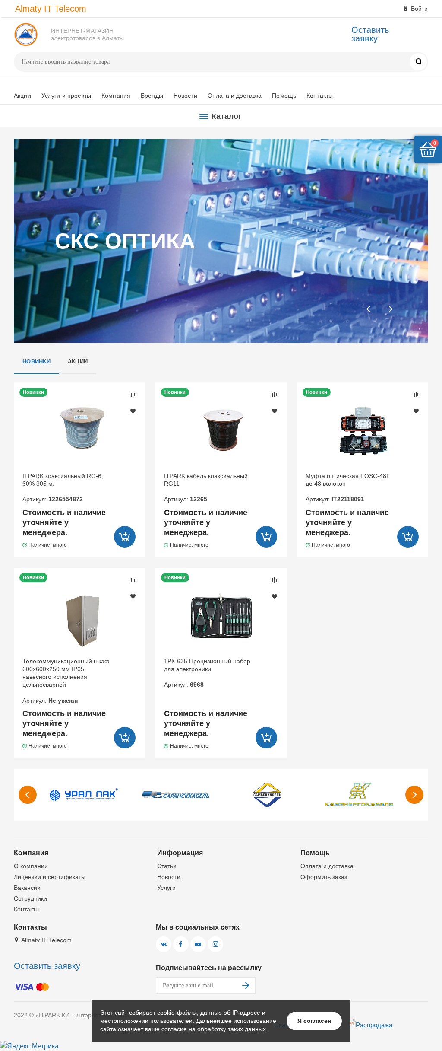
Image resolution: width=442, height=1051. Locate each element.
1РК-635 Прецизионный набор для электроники (207, 673)
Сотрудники (30, 898)
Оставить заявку (370, 34)
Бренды (152, 95)
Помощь (284, 95)
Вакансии (27, 887)
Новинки (36, 361)
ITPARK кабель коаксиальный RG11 (206, 487)
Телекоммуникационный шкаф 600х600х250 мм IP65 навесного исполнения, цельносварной (66, 681)
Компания (115, 95)
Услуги (166, 887)
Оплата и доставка (235, 95)
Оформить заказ (323, 876)
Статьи (167, 866)
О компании (31, 866)
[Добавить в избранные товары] (133, 410)
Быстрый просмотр (79, 430)
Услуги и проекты (66, 95)
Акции (22, 95)
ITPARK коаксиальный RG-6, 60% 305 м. (62, 487)
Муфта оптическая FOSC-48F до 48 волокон (348, 487)
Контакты (319, 95)
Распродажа (374, 1025)
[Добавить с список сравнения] (133, 394)
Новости (185, 95)
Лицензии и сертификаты (49, 876)
